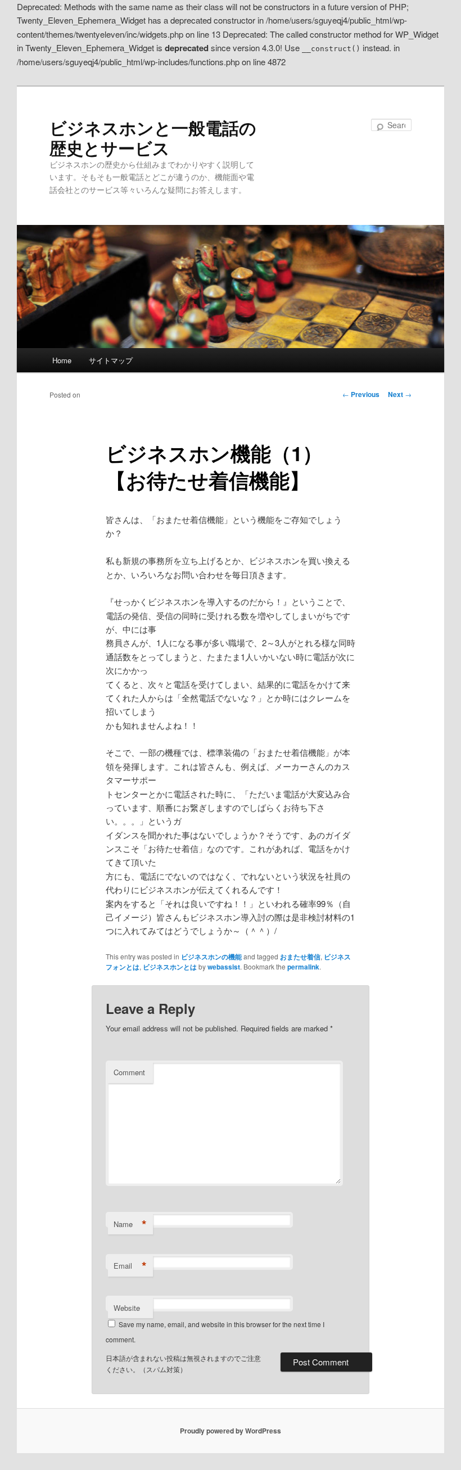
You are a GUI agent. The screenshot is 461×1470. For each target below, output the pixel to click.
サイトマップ (111, 360)
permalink (303, 967)
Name (130, 1224)
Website (127, 1307)
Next (400, 394)
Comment (129, 1072)
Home (61, 360)
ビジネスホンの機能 (211, 957)
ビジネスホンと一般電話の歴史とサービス (152, 137)
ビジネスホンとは (170, 967)
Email (130, 1266)
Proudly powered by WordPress (230, 1431)
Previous (360, 394)
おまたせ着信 (300, 957)
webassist (223, 967)
